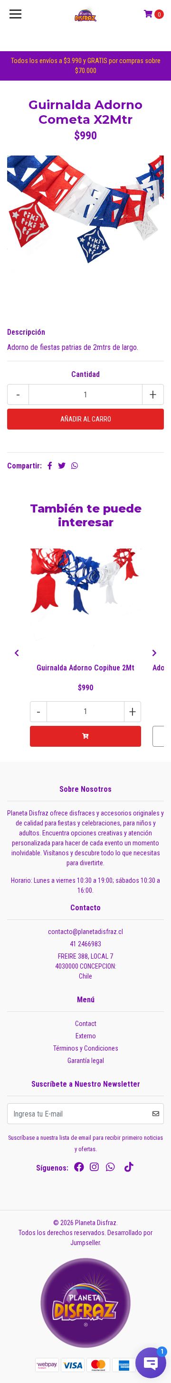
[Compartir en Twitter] (62, 465)
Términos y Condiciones (85, 1048)
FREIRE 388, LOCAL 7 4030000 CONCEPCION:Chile (85, 966)
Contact (85, 1023)
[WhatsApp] (110, 1169)
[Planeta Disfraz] (85, 14)
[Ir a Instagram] (94, 1169)
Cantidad (85, 374)
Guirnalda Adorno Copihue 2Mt (85, 667)
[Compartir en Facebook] (50, 465)
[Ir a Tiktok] (129, 1169)
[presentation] (16, 653)
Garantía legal (85, 1060)
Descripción (26, 332)
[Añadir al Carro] (85, 736)
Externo (86, 1036)
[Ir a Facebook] (79, 1169)
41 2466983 (85, 944)
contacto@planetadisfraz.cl (85, 931)
